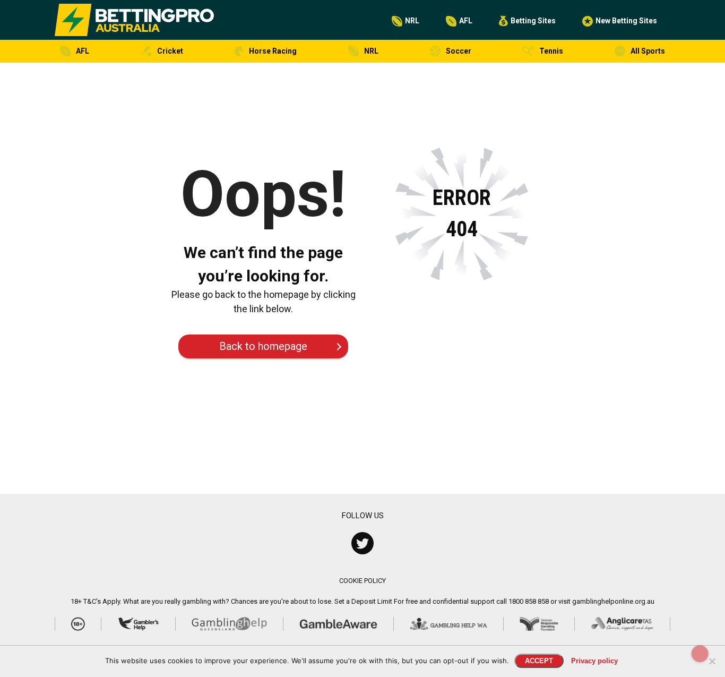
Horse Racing (273, 51)
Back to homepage (263, 346)
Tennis (551, 51)
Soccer (458, 51)
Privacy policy (594, 661)
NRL (412, 20)
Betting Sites (533, 20)
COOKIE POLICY (362, 581)
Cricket (170, 51)
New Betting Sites (626, 20)
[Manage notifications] (700, 653)
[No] (711, 661)
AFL (465, 20)
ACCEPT (539, 661)
